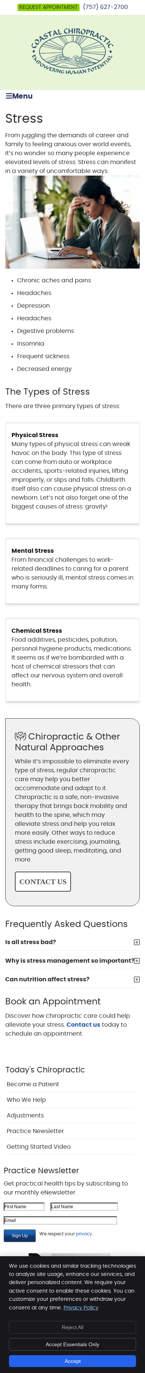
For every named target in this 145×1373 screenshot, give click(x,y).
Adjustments (25, 1116)
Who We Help (26, 1100)
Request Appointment (48, 7)
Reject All (72, 1327)
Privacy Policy (81, 1308)
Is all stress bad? (30, 942)
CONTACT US (43, 882)
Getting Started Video (39, 1147)
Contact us (83, 1025)
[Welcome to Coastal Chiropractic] (72, 73)
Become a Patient (33, 1084)
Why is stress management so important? (70, 961)
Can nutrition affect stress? (47, 979)
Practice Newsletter (35, 1131)
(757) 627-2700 (105, 7)
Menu (22, 96)
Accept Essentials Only (72, 1344)
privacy (84, 1234)
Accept (73, 1361)
